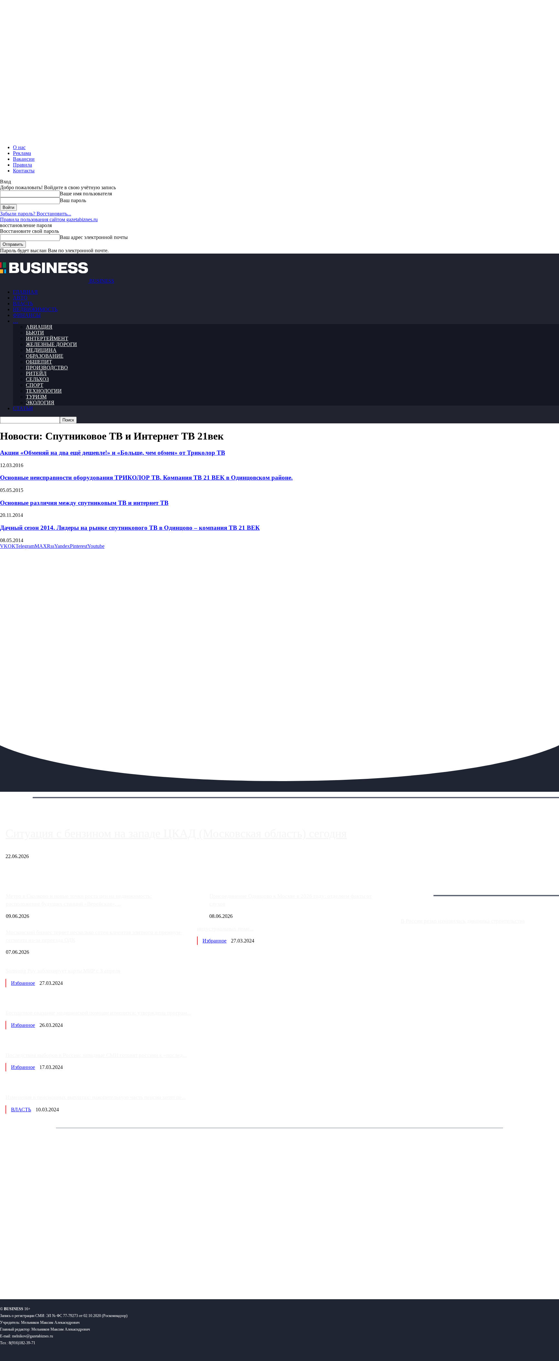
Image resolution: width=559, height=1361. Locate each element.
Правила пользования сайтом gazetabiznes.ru (49, 219)
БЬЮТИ (35, 332)
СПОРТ (34, 385)
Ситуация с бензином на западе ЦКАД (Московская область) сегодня (176, 833)
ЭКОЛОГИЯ (40, 402)
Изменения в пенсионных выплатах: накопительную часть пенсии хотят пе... (95, 1097)
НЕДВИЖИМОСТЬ (35, 309)
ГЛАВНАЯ (25, 292)
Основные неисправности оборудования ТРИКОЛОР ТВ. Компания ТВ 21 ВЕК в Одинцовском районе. (146, 477)
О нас (19, 147)
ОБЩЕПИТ (39, 362)
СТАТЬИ (23, 408)
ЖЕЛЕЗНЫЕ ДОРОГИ (51, 344)
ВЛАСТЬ (23, 303)
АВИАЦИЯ (39, 327)
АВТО (20, 297)
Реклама (22, 153)
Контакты (24, 170)
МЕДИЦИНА (41, 350)
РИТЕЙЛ (36, 373)
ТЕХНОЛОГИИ (44, 391)
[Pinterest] (7, 1273)
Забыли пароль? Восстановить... (35, 213)
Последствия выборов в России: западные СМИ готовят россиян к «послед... (96, 1055)
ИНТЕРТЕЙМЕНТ (47, 338)
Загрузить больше (420, 888)
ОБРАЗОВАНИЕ (44, 356)
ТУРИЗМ (36, 396)
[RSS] (26, 1273)
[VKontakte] (62, 1273)
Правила (22, 165)
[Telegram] (44, 1273)
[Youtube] (99, 1273)
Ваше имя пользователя (86, 193)
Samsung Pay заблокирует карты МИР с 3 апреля (62, 971)
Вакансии (24, 159)
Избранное (214, 940)
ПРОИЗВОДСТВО (47, 367)
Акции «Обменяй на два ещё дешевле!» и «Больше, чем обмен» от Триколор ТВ (112, 452)
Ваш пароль (73, 200)
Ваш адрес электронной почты (94, 237)
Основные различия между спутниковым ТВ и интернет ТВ (84, 502)
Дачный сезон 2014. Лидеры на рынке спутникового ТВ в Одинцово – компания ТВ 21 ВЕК (130, 527)
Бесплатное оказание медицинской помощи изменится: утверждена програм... (98, 1013)
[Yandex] (81, 1273)
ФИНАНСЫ (27, 315)
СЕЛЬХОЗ (37, 379)
